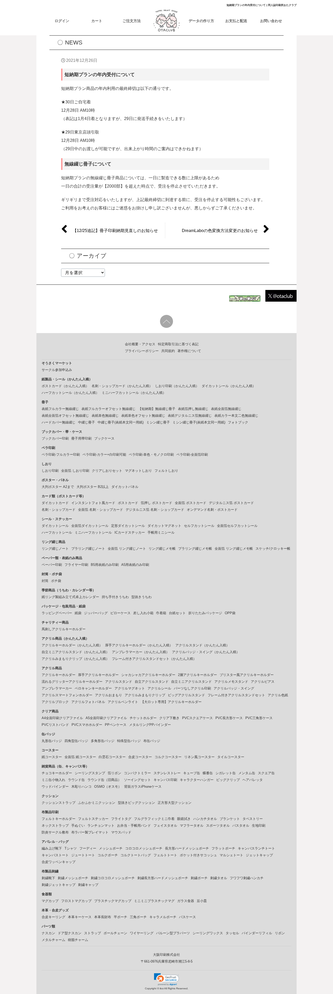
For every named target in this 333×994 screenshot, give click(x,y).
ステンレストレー (167, 773)
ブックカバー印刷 (55, 438)
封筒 (45, 581)
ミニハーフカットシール (93, 532)
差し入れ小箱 (143, 613)
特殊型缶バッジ (129, 741)
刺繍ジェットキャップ (58, 885)
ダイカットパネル (124, 487)
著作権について (189, 351)
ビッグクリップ (228, 780)
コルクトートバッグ (135, 855)
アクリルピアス (262, 682)
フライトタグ (121, 819)
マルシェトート (231, 855)
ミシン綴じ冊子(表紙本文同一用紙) (198, 422)
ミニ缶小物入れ (53, 780)
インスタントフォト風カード (93, 503)
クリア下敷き (169, 718)
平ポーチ (120, 917)
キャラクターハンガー (197, 780)
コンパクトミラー (137, 773)
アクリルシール (159, 688)
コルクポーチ (108, 855)
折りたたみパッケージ (205, 613)
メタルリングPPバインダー (150, 725)
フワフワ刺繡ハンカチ (247, 878)
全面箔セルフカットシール (237, 526)
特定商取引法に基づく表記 (178, 344)
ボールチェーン (115, 933)
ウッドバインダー (55, 786)
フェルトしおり (166, 471)
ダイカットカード (55, 503)
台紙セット (177, 613)
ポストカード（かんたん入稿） (65, 386)
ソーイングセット (137, 780)
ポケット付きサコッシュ (198, 855)
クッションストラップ (58, 803)
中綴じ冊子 (86, 422)
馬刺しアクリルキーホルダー (64, 629)
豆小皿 (202, 901)
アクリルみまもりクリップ (145, 695)
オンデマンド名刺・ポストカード (212, 510)
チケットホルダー (143, 718)
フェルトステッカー (93, 819)
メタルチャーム (53, 940)
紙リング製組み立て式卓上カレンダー (70, 597)
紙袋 (78, 613)
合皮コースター (140, 757)
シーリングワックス (208, 933)
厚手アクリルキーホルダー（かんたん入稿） (139, 645)
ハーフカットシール (57, 532)
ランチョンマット (100, 825)
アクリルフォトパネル (88, 702)
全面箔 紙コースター (80, 757)
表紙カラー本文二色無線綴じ (236, 416)
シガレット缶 (225, 773)
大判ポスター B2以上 (92, 487)
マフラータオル (191, 825)
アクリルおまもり (108, 695)
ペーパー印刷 (52, 565)
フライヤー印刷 (76, 565)
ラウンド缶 (76, 780)
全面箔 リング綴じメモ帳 (234, 549)
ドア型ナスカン (69, 933)
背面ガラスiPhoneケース (143, 786)
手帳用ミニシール (161, 532)
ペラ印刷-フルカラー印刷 (61, 454)
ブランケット (230, 819)
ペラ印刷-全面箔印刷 (192, 454)
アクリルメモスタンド (231, 682)
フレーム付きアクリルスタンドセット (236, 695)
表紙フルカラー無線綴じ (60, 409)
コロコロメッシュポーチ (143, 848)
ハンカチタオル (205, 819)
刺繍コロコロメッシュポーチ (113, 878)
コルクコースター (168, 757)
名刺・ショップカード (58, 510)
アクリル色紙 (278, 695)
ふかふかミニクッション (96, 803)
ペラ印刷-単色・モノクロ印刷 (151, 454)
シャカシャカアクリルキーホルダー (148, 675)
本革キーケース (80, 917)
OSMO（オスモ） (107, 786)
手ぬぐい (78, 825)
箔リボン (114, 773)
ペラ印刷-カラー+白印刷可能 (104, 454)
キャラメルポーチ (162, 917)
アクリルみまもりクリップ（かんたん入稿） (75, 659)
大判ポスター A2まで (58, 487)
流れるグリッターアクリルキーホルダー (72, 682)
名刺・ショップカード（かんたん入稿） (122, 386)
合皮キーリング (53, 917)
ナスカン (48, 933)
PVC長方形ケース (229, 718)
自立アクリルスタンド (152, 682)
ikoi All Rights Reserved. (173, 988)
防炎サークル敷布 (55, 832)
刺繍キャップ (88, 885)
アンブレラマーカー (57, 688)
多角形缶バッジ (102, 741)
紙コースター (52, 757)
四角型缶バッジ (76, 741)
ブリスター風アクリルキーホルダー (247, 675)
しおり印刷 (50, 471)
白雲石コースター (112, 757)
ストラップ (92, 933)
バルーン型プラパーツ (173, 933)
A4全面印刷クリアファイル (62, 718)
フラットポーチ (223, 848)
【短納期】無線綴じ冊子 (156, 409)
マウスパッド (121, 832)
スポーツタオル (218, 825)
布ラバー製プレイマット (89, 832)
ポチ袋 (56, 581)
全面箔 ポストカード (190, 503)
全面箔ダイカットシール (89, 526)
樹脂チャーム (78, 940)
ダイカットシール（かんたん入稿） (229, 386)
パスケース (187, 917)
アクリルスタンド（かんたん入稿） (202, 645)
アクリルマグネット (129, 688)
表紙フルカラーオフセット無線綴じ (108, 409)
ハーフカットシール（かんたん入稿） (70, 393)
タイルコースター (230, 757)
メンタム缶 (246, 773)
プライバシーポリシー (142, 351)
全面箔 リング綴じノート (127, 549)
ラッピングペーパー (57, 613)
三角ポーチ (138, 917)
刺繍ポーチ (199, 878)
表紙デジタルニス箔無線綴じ (190, 416)
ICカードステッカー (129, 532)
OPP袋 (230, 613)
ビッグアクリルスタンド (186, 695)
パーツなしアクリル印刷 (192, 688)
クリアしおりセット (107, 471)
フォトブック (238, 422)
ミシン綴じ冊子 (158, 422)
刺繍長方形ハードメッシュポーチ (162, 878)
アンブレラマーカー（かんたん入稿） (140, 652)
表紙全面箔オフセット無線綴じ (65, 416)
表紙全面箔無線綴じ (226, 409)
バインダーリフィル (257, 933)
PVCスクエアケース (197, 718)
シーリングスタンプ (90, 773)
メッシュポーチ (111, 848)
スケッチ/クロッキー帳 (272, 549)
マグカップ (50, 901)
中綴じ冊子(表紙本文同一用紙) (121, 422)
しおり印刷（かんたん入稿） (177, 386)
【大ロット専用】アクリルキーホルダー (171, 702)
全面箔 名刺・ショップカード (100, 510)
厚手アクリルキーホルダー (98, 675)
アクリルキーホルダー (58, 675)
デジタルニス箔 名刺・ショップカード (155, 510)
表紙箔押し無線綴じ (193, 409)
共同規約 (168, 351)
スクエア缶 (266, 773)
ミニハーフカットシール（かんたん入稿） (134, 393)
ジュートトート (83, 855)
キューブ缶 (191, 773)
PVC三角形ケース (259, 718)
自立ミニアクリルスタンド (191, 682)
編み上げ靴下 (52, 848)
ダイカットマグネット (164, 526)
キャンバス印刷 (165, 780)
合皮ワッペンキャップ (58, 862)
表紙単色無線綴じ (105, 416)
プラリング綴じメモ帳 (195, 549)
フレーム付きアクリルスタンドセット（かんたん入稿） (154, 659)
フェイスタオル (165, 825)
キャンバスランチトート (256, 848)
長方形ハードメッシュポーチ (187, 848)
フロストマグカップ (76, 901)
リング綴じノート (55, 549)
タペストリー (252, 819)
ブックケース (104, 438)
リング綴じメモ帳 (162, 549)
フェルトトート (165, 855)
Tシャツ (71, 848)
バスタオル (240, 825)
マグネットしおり (138, 471)
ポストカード (128, 503)
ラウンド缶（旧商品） (104, 780)
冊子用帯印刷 (81, 438)
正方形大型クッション (174, 803)
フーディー (87, 848)
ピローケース (120, 613)
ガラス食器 (185, 901)
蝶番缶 (208, 773)
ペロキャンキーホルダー (93, 688)
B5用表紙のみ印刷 (105, 565)
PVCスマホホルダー (87, 725)
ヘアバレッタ (252, 780)
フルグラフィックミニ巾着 (154, 819)
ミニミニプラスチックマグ (154, 901)
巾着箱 (161, 613)
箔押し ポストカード (156, 503)
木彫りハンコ (81, 786)
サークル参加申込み (57, 370)
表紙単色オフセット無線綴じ (143, 416)
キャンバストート (55, 855)
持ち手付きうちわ (115, 597)
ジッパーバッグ (96, 613)
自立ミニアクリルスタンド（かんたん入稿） (75, 652)
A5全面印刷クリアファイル (106, 718)
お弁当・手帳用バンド (134, 825)
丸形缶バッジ (52, 741)
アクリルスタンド (118, 682)
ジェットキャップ (259, 855)
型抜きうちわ (141, 597)
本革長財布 (102, 917)
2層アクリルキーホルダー (197, 675)
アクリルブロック (55, 702)
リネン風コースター (199, 757)
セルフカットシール (199, 526)
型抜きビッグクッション (136, 803)
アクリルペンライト (123, 702)
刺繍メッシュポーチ (73, 878)
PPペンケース (115, 725)
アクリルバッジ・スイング (234, 688)
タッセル (232, 933)
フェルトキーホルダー (58, 819)
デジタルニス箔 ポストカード (231, 503)
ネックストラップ (55, 825)
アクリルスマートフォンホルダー (67, 695)
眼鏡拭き (184, 819)
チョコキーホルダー (57, 773)
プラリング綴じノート (88, 549)
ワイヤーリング (141, 933)
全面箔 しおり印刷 (75, 471)
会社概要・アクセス (140, 344)
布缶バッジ (151, 741)
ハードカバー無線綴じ (58, 422)
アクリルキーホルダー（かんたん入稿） (72, 645)
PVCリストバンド (55, 725)
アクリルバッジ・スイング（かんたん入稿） (206, 652)
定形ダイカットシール (128, 526)
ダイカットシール (55, 526)
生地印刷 (258, 825)
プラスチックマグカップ (112, 901)
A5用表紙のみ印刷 (135, 565)
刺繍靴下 (48, 878)
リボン (280, 933)
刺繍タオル (218, 878)
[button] (166, 979)
